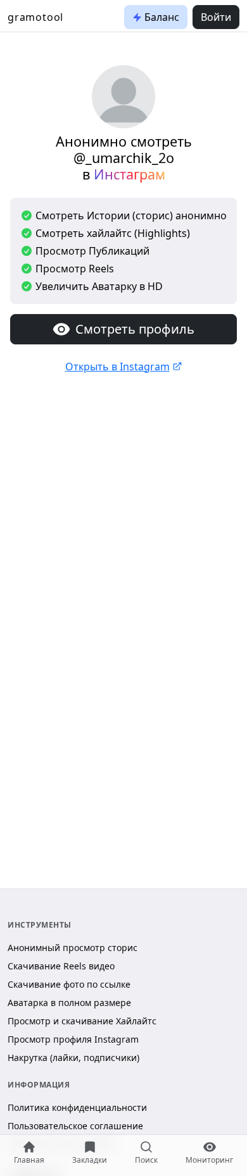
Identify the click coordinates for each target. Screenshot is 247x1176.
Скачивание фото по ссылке (69, 984)
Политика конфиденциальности (77, 1107)
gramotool (35, 17)
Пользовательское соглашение (75, 1126)
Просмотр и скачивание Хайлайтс (82, 1021)
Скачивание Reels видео (61, 966)
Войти (216, 17)
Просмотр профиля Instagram (73, 1039)
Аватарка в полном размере (69, 1003)
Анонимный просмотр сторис (72, 948)
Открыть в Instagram (117, 366)
